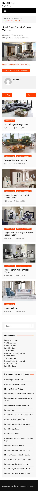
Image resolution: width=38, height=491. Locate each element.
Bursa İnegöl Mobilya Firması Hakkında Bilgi (18, 439)
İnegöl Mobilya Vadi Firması (14, 445)
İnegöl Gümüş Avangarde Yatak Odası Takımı (18, 399)
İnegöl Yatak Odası (11, 340)
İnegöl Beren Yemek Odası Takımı (16, 405)
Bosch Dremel (9, 356)
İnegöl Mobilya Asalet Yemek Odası (17, 424)
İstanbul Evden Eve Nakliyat (14, 361)
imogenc (7, 35)
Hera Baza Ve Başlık (11, 434)
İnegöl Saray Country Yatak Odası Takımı (19, 393)
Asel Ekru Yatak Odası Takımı (15, 384)
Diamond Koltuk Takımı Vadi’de (15, 419)
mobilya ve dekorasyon (21, 38)
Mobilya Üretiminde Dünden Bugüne (17, 455)
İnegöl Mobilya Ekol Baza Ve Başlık (17, 473)
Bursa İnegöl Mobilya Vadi (16, 124)
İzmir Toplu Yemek (11, 363)
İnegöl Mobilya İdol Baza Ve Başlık (16, 464)
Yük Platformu (9, 351)
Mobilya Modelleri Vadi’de (15, 160)
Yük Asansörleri (10, 358)
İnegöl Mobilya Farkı (11, 429)
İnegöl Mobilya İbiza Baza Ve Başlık (17, 469)
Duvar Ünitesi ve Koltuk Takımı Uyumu (18, 459)
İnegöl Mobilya (9, 38)
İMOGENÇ (8, 3)
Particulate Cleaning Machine (15, 353)
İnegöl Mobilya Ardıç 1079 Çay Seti (17, 450)
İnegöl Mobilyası (10, 366)
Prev (8, 95)
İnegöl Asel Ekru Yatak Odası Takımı (16, 65)
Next (29, 95)
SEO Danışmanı (10, 343)
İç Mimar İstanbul (10, 345)
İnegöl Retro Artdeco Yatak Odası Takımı (18, 415)
